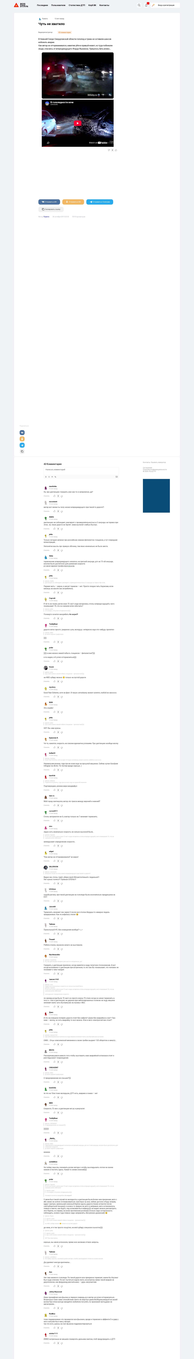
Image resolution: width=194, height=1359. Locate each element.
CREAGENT (53, 1068)
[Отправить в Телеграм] (22, 445)
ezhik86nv (53, 1162)
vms (50, 826)
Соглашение (147, 468)
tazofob (52, 776)
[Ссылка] (55, 476)
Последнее (42, 5)
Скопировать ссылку (52, 209)
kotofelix (52, 1088)
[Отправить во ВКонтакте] (22, 432)
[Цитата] (52, 476)
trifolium (52, 889)
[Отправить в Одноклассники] (22, 438)
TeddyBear (53, 624)
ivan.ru (51, 796)
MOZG (51, 1050)
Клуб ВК (92, 5)
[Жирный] (45, 476)
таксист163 (54, 979)
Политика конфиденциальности (155, 469)
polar (51, 648)
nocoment (53, 502)
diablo (51, 517)
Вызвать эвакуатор (158, 462)
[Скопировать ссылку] (22, 451)
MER (51, 1103)
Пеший (52, 939)
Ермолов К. (53, 738)
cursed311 (53, 811)
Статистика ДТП (77, 5)
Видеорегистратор (45, 32)
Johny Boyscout (55, 1292)
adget (51, 851)
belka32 (52, 753)
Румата (45, 19)
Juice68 (52, 907)
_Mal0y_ (52, 1138)
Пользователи (58, 5)
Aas (50, 1272)
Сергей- (52, 598)
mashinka (53, 486)
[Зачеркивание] (49, 476)
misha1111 (53, 1334)
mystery (52, 687)
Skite (51, 556)
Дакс (51, 1012)
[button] (146, 5)
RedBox (52, 1314)
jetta (51, 534)
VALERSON (53, 867)
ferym (51, 667)
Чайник (52, 924)
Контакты (104, 5)
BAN (51, 702)
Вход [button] (166, 5)
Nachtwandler (54, 955)
